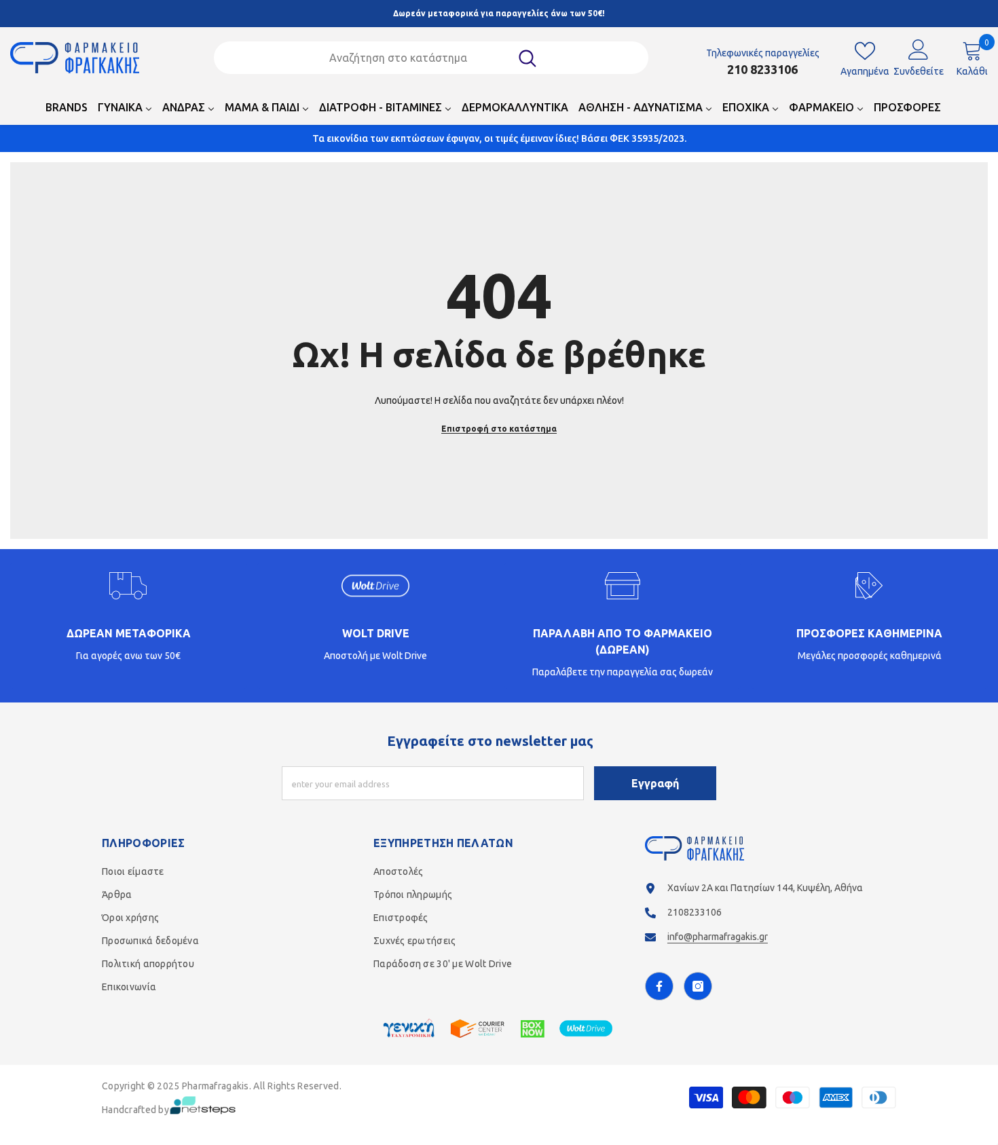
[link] (128, 626)
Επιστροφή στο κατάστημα (499, 428)
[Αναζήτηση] (431, 57)
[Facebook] (659, 986)
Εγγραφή (655, 783)
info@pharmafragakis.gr (717, 936)
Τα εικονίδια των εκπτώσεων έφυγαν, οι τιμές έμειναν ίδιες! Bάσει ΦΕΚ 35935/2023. (499, 138)
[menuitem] (66, 111)
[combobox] (413, 57)
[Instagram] (698, 986)
